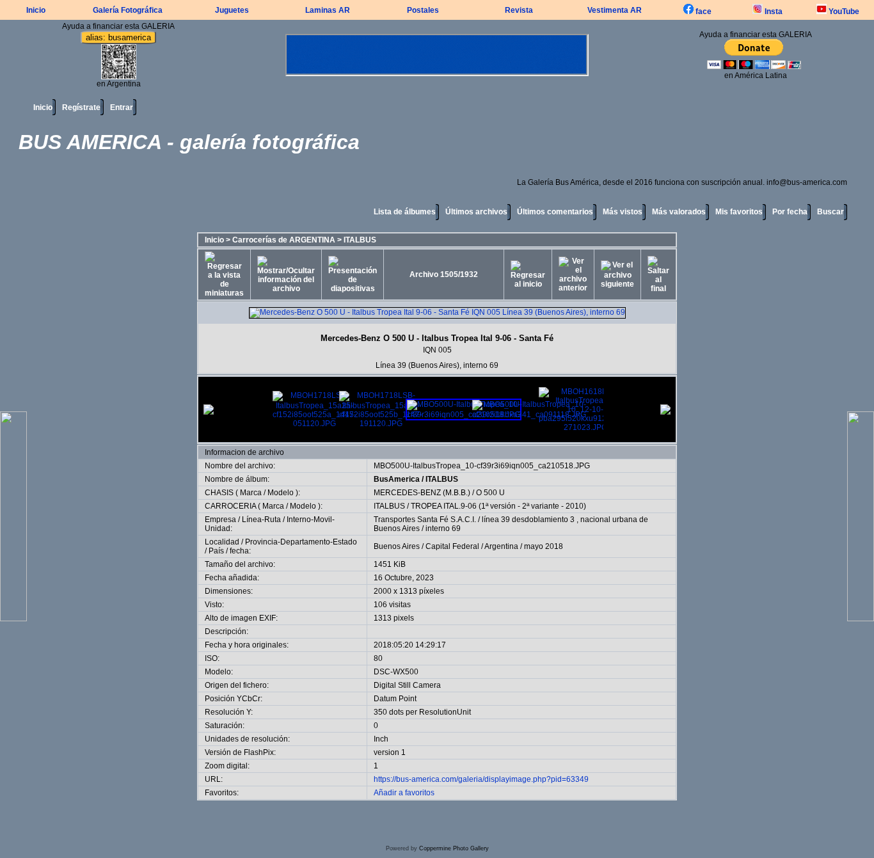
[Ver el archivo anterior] (573, 274)
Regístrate (81, 107)
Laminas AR (327, 10)
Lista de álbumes (405, 211)
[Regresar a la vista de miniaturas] (224, 274)
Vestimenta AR (614, 10)
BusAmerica (397, 479)
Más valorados (679, 211)
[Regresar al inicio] (528, 274)
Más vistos (622, 211)
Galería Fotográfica (128, 10)
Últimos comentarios (555, 211)
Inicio (35, 10)
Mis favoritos (739, 211)
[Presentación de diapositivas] (352, 274)
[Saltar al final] (658, 274)
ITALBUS (360, 239)
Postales (423, 10)
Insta (773, 11)
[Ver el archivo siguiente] (617, 274)
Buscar (830, 211)
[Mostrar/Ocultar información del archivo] (286, 274)
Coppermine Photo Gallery (454, 848)
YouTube (843, 11)
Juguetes (232, 10)
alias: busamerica (118, 37)
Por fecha (789, 211)
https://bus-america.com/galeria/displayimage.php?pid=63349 (481, 779)
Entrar (121, 107)
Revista (519, 10)
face (702, 11)
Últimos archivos (476, 211)
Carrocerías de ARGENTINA (283, 239)
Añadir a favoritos (404, 792)
